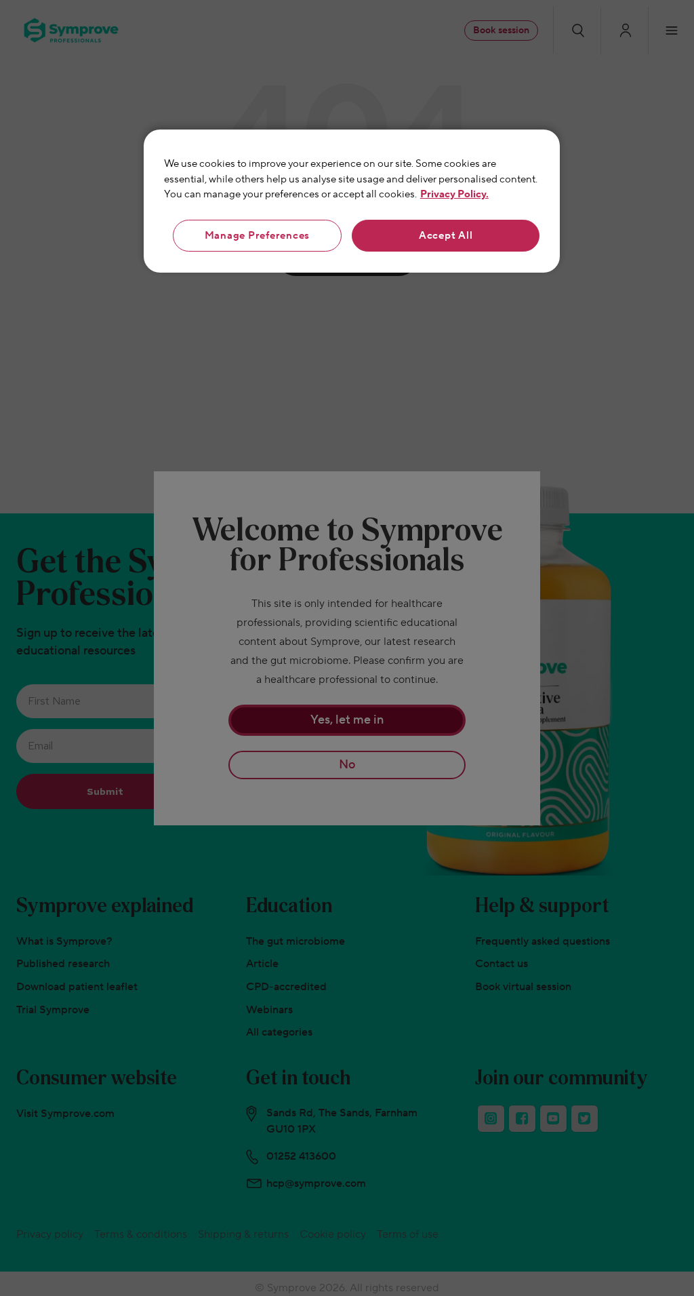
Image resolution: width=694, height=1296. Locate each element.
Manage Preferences (257, 235)
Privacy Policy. (454, 194)
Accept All (446, 235)
